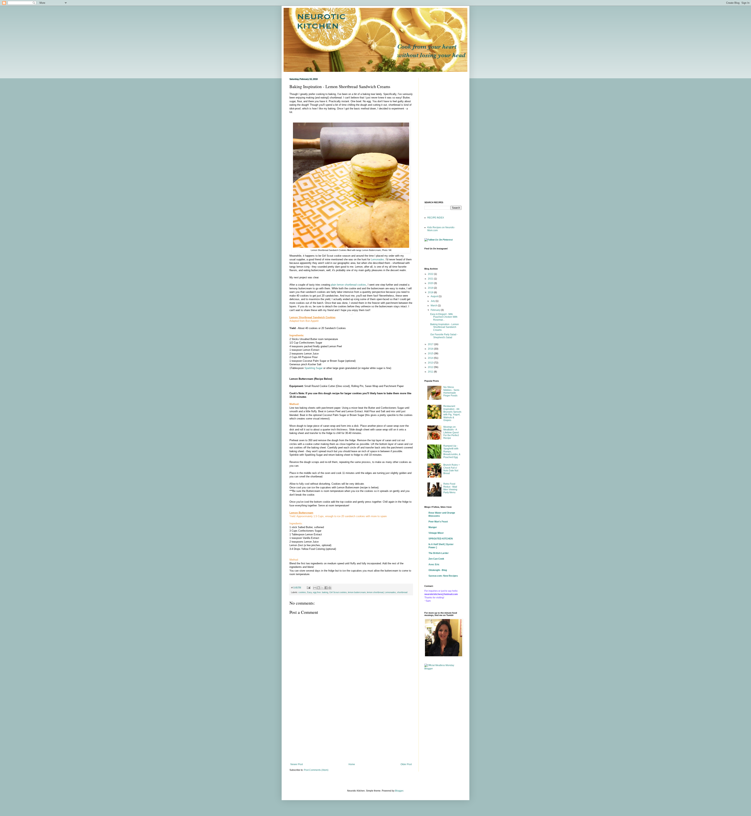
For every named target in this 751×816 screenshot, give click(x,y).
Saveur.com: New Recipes (443, 575)
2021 (431, 278)
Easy (309, 592)
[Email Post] (308, 587)
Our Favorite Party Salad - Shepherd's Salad (444, 336)
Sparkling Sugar (314, 368)
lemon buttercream (357, 592)
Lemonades (377, 259)
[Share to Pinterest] (330, 588)
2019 (431, 288)
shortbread (402, 592)
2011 (431, 371)
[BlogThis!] (319, 588)
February (436, 310)
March (434, 305)
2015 (431, 353)
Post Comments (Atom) (316, 770)
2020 (431, 283)
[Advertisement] (351, 730)
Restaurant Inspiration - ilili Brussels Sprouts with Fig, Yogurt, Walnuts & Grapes (452, 413)
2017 (431, 344)
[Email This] (315, 588)
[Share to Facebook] (326, 588)
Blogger (399, 790)
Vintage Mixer (436, 533)
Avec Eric (434, 564)
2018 (431, 292)
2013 (431, 362)
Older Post (406, 764)
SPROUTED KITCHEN (441, 538)
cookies (302, 592)
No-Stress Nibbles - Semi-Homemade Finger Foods (451, 391)
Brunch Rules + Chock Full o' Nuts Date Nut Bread (451, 469)
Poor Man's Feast (438, 521)
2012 (431, 367)
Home (352, 764)
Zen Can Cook (436, 558)
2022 (431, 274)
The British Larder (439, 553)
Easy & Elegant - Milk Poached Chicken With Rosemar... (443, 317)
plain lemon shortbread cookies (348, 284)
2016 (431, 348)
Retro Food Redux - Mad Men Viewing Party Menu (450, 488)
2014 (431, 358)
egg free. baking (320, 592)
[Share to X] (322, 588)
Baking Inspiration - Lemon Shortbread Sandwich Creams (444, 327)
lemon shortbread (375, 592)
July (433, 301)
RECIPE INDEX (435, 217)
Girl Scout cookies (338, 592)
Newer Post (296, 764)
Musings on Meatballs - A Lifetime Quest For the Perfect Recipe (451, 433)
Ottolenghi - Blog (438, 570)
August (435, 296)
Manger (433, 527)
